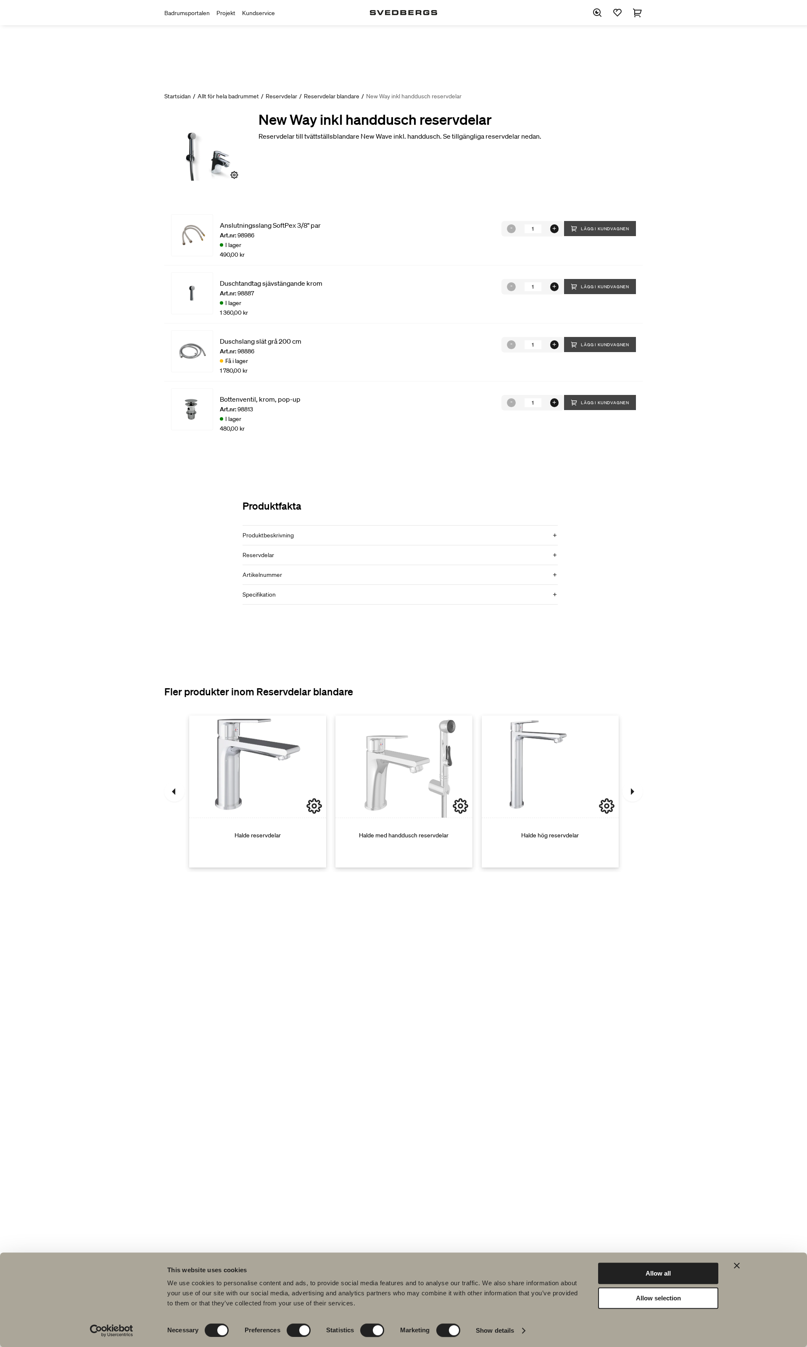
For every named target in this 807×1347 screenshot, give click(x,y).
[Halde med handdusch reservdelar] (403, 792)
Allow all (658, 1273)
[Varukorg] (638, 13)
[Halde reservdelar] (257, 792)
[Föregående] (174, 791)
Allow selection (658, 1298)
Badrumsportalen (187, 13)
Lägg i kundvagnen (605, 229)
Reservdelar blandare (331, 96)
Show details (495, 1330)
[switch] (299, 1330)
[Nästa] (632, 791)
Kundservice (258, 13)
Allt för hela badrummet (228, 96)
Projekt (225, 13)
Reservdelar (281, 96)
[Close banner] (737, 1265)
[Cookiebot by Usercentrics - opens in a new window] (111, 1330)
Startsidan (177, 96)
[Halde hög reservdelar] (550, 792)
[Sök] (597, 13)
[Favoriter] (617, 13)
